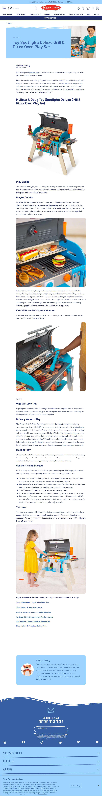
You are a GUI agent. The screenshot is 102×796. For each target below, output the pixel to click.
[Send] (65, 729)
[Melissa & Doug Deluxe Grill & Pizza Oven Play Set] (51, 252)
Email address (42, 728)
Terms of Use (42, 794)
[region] (51, 786)
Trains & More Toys (76, 14)
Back (9, 23)
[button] (4, 2)
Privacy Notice (43, 735)
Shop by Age (7, 14)
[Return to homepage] (51, 8)
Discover (97, 14)
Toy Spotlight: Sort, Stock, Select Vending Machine (34, 617)
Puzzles (47, 14)
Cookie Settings (76, 786)
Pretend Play (21, 14)
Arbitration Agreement (53, 735)
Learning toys (35, 14)
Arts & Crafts (59, 14)
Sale (88, 14)
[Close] (99, 786)
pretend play (34, 72)
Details (63, 2)
